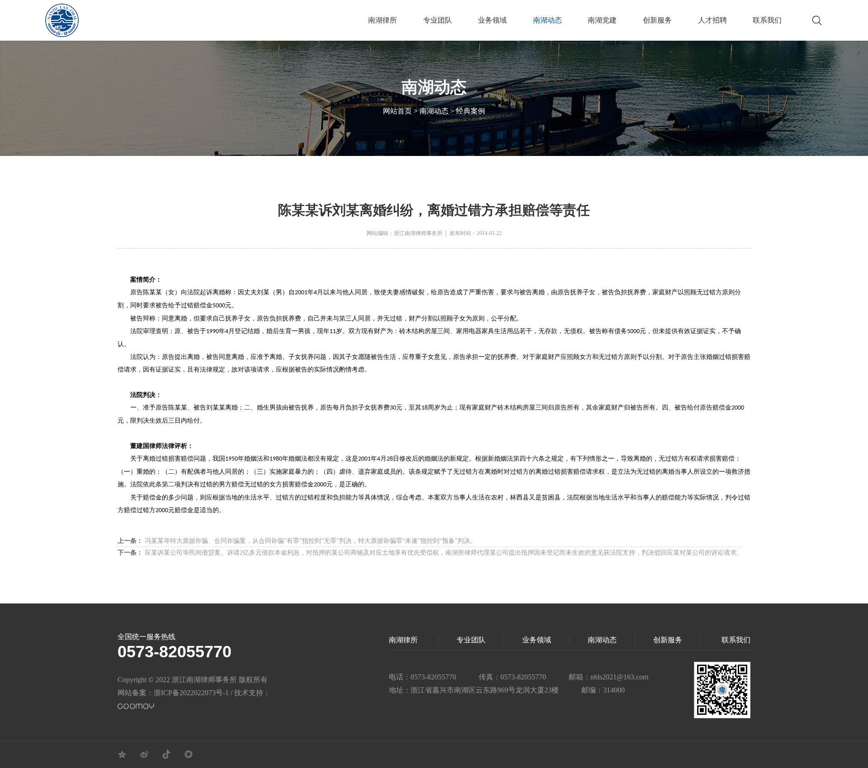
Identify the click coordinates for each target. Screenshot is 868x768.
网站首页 (397, 111)
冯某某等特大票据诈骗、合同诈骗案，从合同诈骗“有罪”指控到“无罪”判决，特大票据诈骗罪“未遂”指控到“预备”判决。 (297, 540)
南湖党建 (602, 20)
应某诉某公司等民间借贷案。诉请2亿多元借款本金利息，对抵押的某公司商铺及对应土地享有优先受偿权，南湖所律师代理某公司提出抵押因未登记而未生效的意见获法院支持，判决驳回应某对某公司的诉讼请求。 (430, 552)
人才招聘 (712, 20)
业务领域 (492, 20)
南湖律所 (382, 20)
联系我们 (767, 20)
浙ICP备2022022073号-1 (191, 693)
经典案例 (470, 111)
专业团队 (437, 20)
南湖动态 (547, 20)
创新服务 (657, 20)
